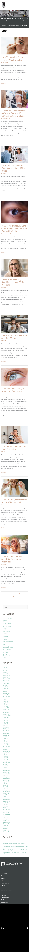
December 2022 (6, 730)
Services (3, 875)
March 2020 (6, 769)
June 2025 (5, 686)
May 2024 (5, 703)
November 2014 (6, 822)
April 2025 (5, 690)
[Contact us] (26, 928)
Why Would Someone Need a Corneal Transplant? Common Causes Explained (13, 113)
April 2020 (5, 767)
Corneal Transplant (5, 118)
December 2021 (6, 746)
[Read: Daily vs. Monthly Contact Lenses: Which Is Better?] (14, 45)
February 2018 (6, 790)
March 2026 (6, 673)
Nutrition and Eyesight (8, 647)
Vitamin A (5, 657)
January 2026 (6, 677)
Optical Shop (6, 650)
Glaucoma (3, 173)
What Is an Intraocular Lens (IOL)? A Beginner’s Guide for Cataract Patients (14, 228)
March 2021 (6, 759)
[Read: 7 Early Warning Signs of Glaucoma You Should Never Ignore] (14, 154)
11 (19, 594)
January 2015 (6, 820)
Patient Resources (5, 883)
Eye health (3, 287)
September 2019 (7, 773)
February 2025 (6, 693)
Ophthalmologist (7, 649)
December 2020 (6, 762)
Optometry (5, 652)
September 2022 (7, 733)
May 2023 (5, 722)
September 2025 (7, 682)
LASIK (4, 644)
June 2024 (5, 701)
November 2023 (6, 712)
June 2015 (5, 815)
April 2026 (5, 672)
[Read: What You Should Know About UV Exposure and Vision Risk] (14, 544)
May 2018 (5, 786)
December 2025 (6, 678)
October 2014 (6, 823)
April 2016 (5, 804)
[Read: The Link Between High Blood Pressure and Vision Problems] (14, 267)
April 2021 (5, 757)
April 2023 (5, 723)
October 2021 (6, 749)
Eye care (3, 451)
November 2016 (6, 801)
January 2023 (6, 728)
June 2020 (5, 765)
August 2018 (6, 782)
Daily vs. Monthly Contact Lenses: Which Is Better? (15, 842)
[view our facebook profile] (1, 928)
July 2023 (5, 719)
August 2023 (6, 717)
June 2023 (5, 720)
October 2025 (6, 680)
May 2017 (5, 796)
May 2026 (5, 670)
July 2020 (5, 764)
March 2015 (6, 817)
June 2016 (5, 802)
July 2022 (5, 736)
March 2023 (6, 725)
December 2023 (6, 711)
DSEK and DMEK (7, 626)
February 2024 (6, 707)
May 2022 (5, 740)
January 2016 (6, 807)
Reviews (3, 878)
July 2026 (5, 667)
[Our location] (28, 928)
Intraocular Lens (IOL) (6, 233)
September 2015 (7, 814)
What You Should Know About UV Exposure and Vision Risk (12, 559)
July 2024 (5, 699)
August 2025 (6, 683)
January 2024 (6, 709)
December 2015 (6, 809)
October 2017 (6, 793)
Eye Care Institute (7, 630)
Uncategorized (6, 655)
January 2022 (6, 744)
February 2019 (6, 777)
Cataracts (5, 620)
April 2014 (5, 827)
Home (2, 871)
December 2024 (6, 696)
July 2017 (5, 794)
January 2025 (6, 694)
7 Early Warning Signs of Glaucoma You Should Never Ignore (14, 168)
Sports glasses (6, 654)
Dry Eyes (5, 625)
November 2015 (6, 811)
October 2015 (6, 812)
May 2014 (5, 825)
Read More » (4, 83)
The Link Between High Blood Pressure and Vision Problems (13, 282)
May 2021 (5, 756)
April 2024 (5, 704)
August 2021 (6, 753)
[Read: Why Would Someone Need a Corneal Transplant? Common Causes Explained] (14, 98)
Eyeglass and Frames (7, 638)
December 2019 (6, 770)
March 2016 (6, 806)
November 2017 (6, 791)
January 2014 (6, 830)
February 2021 (6, 761)
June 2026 (5, 669)
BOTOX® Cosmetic (7, 618)
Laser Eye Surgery (7, 642)
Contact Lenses (4, 62)
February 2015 (6, 819)
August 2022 (6, 735)
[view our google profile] (4, 928)
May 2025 (5, 688)
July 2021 (5, 754)
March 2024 (6, 706)
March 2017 (6, 798)
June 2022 (5, 738)
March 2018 (6, 788)
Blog (2, 880)
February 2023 (6, 727)
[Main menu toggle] (27, 5)
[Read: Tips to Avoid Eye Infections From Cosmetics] (14, 434)
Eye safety (5, 636)
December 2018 (6, 778)
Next (15, 596)
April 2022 (5, 741)
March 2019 (6, 775)
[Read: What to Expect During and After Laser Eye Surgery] (14, 376)
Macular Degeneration (8, 646)
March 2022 (6, 743)
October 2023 (6, 714)
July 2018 (5, 783)
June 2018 (5, 785)
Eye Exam (5, 633)
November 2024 (6, 698)
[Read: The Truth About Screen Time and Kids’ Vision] (14, 323)
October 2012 (6, 831)
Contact (3, 885)
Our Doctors (4, 873)
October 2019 (6, 772)
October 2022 (6, 732)
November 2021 (6, 748)
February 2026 (6, 675)
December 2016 (6, 799)
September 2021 (7, 751)
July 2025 (5, 685)
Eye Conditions (6, 631)
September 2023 (7, 715)
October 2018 (6, 780)
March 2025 (6, 691)
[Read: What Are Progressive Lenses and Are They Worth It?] (14, 487)
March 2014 (6, 828)
